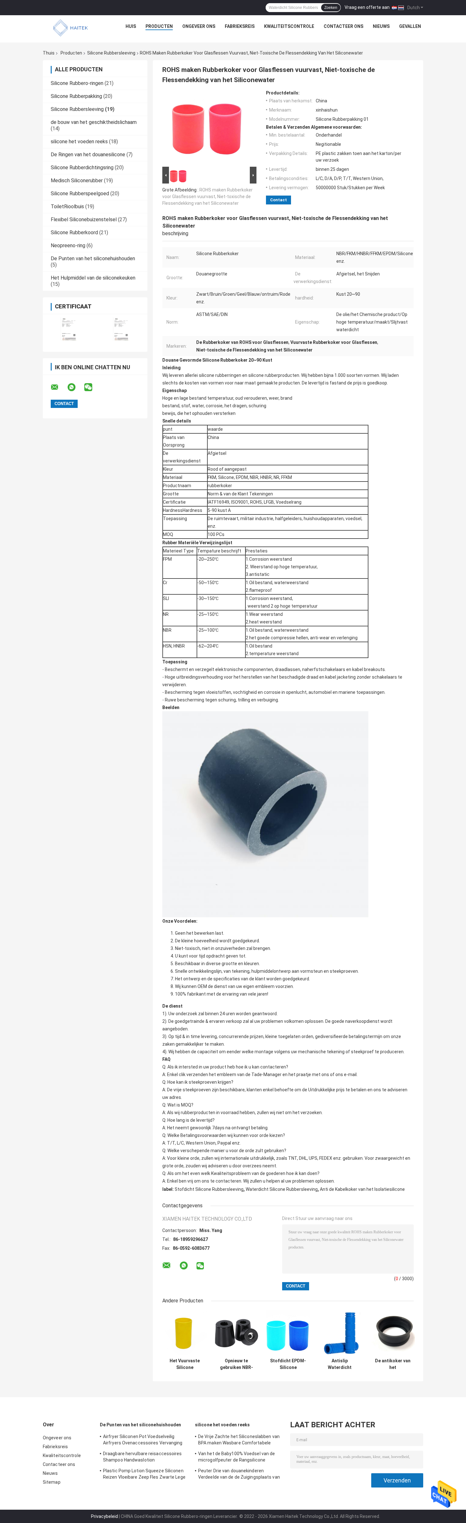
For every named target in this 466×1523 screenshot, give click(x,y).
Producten (159, 26)
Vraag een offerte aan (367, 7)
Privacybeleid (104, 1516)
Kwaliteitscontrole (289, 26)
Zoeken (330, 7)
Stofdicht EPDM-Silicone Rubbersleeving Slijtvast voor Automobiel (288, 1364)
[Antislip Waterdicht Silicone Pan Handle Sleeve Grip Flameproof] (339, 1332)
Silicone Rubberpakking (76, 96)
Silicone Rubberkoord (74, 232)
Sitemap (52, 1482)
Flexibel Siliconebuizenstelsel (84, 219)
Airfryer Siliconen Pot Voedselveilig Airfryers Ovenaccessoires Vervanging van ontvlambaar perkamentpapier (143, 1440)
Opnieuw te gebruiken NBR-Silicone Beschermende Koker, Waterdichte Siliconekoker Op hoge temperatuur (236, 1364)
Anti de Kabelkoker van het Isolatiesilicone (362, 1189)
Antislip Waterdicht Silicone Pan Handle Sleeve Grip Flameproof (339, 1364)
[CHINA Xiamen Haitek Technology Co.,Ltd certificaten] (69, 328)
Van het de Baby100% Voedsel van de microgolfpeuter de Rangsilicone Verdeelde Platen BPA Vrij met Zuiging (237, 1457)
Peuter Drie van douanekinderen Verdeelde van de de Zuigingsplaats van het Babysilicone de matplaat (239, 1474)
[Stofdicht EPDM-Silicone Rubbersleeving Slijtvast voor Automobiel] (288, 1332)
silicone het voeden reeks (79, 142)
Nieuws (381, 26)
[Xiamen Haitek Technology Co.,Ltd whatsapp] (75, 387)
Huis (131, 26)
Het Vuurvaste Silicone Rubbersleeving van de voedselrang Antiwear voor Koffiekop (184, 1364)
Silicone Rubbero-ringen (77, 83)
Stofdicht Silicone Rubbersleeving (209, 1189)
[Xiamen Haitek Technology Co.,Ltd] (71, 27)
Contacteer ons (343, 26)
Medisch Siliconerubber (77, 180)
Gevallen (410, 26)
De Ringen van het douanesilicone (88, 155)
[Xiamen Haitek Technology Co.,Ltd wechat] (92, 387)
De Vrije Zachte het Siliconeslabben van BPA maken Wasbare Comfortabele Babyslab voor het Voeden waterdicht (239, 1440)
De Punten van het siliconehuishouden (93, 258)
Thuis (49, 52)
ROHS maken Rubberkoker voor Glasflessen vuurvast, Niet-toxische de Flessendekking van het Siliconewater (207, 196)
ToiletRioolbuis (67, 206)
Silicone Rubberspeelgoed (80, 193)
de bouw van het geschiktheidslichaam (94, 122)
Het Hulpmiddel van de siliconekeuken (93, 278)
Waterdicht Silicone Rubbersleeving (282, 1189)
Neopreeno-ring (68, 245)
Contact (278, 199)
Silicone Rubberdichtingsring (82, 168)
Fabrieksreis (240, 26)
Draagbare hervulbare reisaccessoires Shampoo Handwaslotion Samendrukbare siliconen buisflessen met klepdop (142, 1457)
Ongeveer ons (198, 26)
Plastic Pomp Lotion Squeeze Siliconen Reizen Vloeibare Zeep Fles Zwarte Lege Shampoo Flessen (144, 1474)
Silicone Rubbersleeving (111, 52)
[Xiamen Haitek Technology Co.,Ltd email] (59, 387)
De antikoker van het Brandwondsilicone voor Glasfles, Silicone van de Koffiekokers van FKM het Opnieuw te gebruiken (392, 1364)
